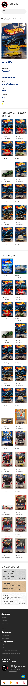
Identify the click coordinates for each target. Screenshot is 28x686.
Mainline (4, 617)
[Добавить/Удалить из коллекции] (23, 28)
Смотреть (22, 578)
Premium (4, 626)
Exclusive (4, 629)
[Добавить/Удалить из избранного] (23, 24)
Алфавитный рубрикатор (9, 650)
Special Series (8, 77)
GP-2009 (4, 136)
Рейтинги (4, 648)
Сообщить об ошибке (8, 661)
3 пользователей (16, 65)
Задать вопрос (6, 659)
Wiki (2, 645)
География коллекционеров (10, 653)
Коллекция (5, 638)
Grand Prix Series (9, 84)
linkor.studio (13, 671)
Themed (4, 620)
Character (4, 623)
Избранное (5, 635)
